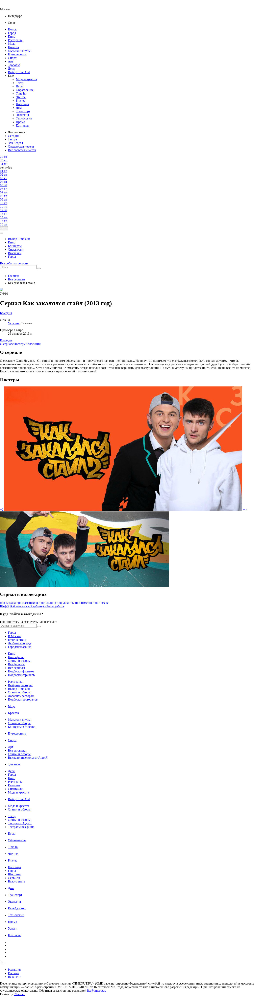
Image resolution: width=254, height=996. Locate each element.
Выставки (14, 253)
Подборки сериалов (21, 675)
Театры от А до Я (20, 823)
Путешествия (17, 54)
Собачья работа (53, 606)
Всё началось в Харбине (26, 606)
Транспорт (23, 111)
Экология (22, 114)
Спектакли (15, 249)
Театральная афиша (21, 826)
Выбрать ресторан (20, 685)
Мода (11, 43)
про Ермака (8, 602)
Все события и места (22, 150)
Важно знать (16, 881)
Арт (10, 61)
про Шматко (83, 602)
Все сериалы (16, 279)
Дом (19, 107)
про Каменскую (27, 602)
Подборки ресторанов (23, 699)
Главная (13, 275)
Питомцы (22, 104)
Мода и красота (26, 79)
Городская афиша (19, 647)
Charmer (19, 994)
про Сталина (47, 602)
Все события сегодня (14, 263)
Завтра (12, 139)
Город (12, 33)
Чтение (21, 97)
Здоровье (14, 65)
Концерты (15, 246)
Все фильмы (16, 664)
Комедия (6, 340)
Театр (19, 82)
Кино (11, 36)
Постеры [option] (20, 344)
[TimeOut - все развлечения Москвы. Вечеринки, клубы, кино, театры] (8, 5)
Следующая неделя (21, 146)
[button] (1, 233)
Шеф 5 (4, 606)
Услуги (12, 928)
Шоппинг (14, 874)
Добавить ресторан (21, 696)
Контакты (22, 125)
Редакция (14, 969)
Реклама (13, 973)
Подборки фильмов (21, 671)
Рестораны (15, 40)
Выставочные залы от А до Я (28, 757)
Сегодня (13, 135)
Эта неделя (15, 143)
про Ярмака (101, 602)
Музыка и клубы (19, 50)
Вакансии (14, 976)
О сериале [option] (7, 344)
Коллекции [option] (33, 344)
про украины (65, 602)
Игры (19, 86)
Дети (11, 68)
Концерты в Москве (21, 726)
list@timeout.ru (96, 990)
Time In (21, 93)
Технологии (24, 118)
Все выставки (17, 750)
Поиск (12, 29)
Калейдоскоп (17, 908)
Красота (13, 47)
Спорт (12, 58)
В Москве (14, 636)
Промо (20, 122)
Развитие (14, 785)
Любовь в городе (19, 643)
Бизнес (20, 100)
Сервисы (14, 878)
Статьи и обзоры (19, 660)
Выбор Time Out (19, 72)
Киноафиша (16, 657)
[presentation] (2, 228)
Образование (25, 90)
